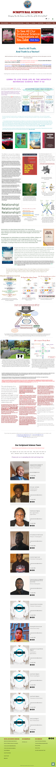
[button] (52, 18)
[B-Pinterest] (53, 738)
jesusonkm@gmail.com (38, 434)
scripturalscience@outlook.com (24, 434)
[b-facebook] (49, 738)
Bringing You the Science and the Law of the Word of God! (27, 16)
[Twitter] (32, 478)
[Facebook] (30, 478)
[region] (27, 36)
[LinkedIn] (34, 478)
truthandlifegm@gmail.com (24, 436)
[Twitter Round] (51, 738)
